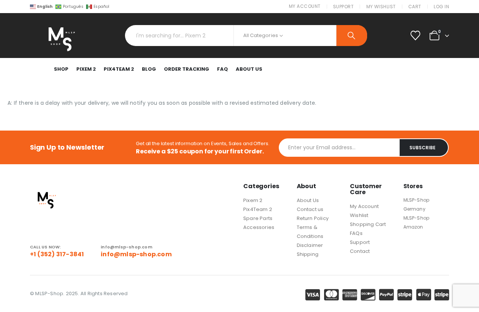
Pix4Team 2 (119, 69)
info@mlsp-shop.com (136, 254)
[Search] (351, 35)
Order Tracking (186, 69)
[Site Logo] (59, 35)
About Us (249, 69)
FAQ (222, 69)
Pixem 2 (86, 69)
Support (343, 6)
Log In (441, 6)
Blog (149, 69)
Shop (61, 69)
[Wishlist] (415, 36)
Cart (414, 6)
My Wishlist (381, 6)
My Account (305, 6)
